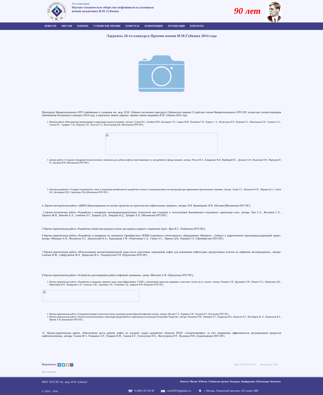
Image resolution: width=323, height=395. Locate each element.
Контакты (197, 26)
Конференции (154, 26)
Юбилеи (82, 26)
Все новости (49, 371)
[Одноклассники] (67, 365)
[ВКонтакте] (59, 365)
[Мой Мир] (71, 365)
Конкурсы (132, 26)
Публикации (176, 26)
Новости (50, 26)
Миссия (66, 26)
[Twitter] (63, 365)
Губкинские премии (106, 26)
